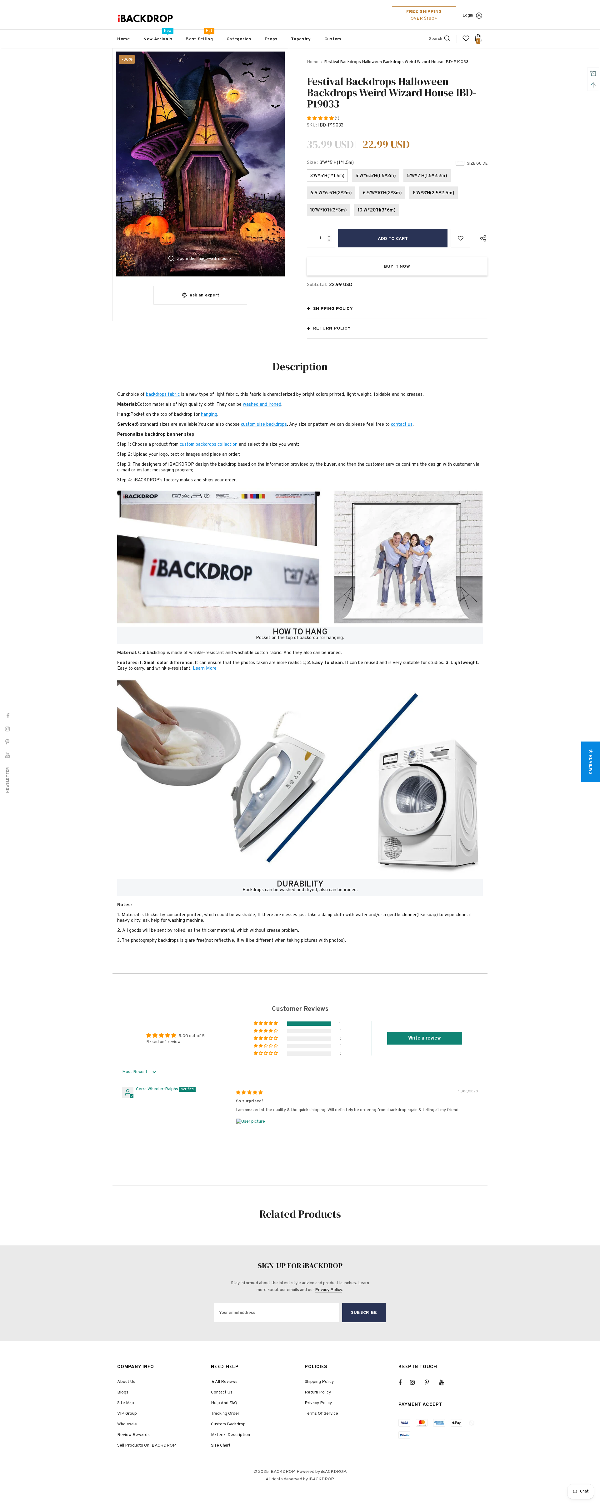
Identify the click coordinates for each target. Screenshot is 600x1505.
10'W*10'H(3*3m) (328, 210)
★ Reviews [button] (590, 761)
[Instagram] (415, 1382)
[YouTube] (445, 1382)
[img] (249, 1092)
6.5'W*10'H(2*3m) (382, 193)
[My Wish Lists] (466, 40)
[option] (200, 164)
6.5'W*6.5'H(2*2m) (331, 193)
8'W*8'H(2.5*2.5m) (433, 193)
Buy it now (397, 266)
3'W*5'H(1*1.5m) (327, 176)
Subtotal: (317, 285)
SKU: (312, 125)
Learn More (205, 669)
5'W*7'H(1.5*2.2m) (427, 176)
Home (312, 62)
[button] (321, 118)
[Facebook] (404, 1382)
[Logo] (145, 18)
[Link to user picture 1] (251, 1133)
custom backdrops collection (209, 445)
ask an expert (204, 295)
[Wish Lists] (460, 238)
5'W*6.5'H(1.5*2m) (375, 176)
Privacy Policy (328, 1290)
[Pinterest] (430, 1382)
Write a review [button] (424, 1038)
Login (467, 15)
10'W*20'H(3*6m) (377, 210)
